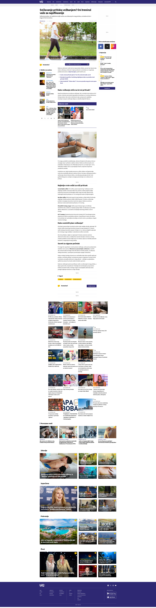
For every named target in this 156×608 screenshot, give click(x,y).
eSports (61, 590)
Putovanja (52, 591)
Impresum (79, 591)
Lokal (60, 595)
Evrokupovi (49, 72)
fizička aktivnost (77, 279)
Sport (41, 591)
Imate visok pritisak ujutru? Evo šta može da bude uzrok (75, 75)
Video (70, 590)
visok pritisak (68, 279)
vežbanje (61, 279)
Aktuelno (43, 538)
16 (43, 80)
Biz (40, 593)
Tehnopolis (61, 591)
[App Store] (111, 597)
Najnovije (49, 1)
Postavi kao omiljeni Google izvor (73, 64)
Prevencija (42, 21)
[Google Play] (111, 593)
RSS (78, 598)
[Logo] (41, 2)
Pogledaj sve (107, 88)
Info (40, 590)
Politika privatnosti (81, 595)
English (70, 593)
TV (69, 591)
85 (43, 92)
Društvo (48, 92)
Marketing (79, 590)
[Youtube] (115, 585)
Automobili (61, 593)
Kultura (51, 593)
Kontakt (79, 599)
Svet (47, 99)
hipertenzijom (72, 71)
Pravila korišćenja (81, 593)
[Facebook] (100, 46)
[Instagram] (113, 46)
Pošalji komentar (91, 286)
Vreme (70, 595)
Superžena (52, 595)
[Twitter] (107, 46)
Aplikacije (79, 596)
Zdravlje (51, 590)
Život (41, 595)
